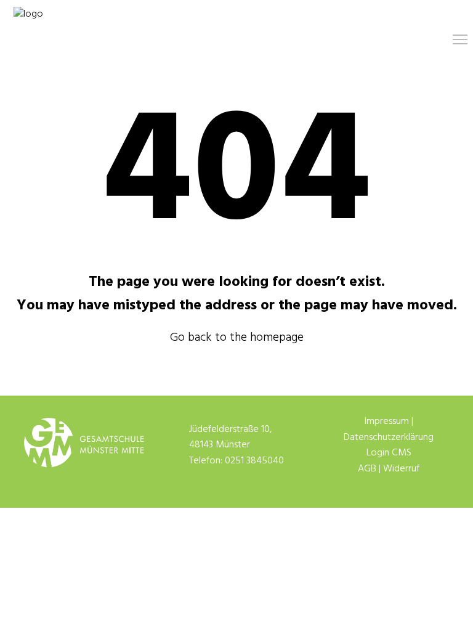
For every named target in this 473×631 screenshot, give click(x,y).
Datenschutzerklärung (389, 437)
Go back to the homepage (237, 338)
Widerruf (401, 469)
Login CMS (388, 453)
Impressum (387, 421)
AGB (367, 469)
